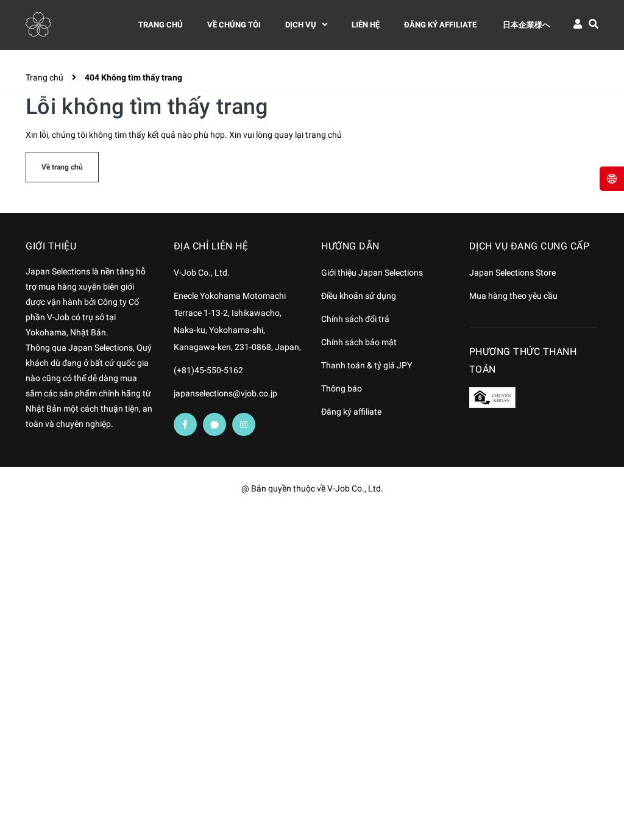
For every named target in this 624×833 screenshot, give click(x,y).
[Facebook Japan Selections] (185, 424)
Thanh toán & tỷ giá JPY (366, 365)
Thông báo (341, 388)
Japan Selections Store (512, 272)
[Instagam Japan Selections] (243, 424)
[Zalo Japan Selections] (214, 424)
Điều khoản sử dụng (358, 296)
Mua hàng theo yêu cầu (513, 296)
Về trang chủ (62, 167)
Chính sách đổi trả (355, 319)
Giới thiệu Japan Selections (372, 272)
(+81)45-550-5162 (208, 370)
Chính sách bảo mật (359, 342)
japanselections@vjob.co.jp (225, 393)
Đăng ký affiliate (351, 411)
